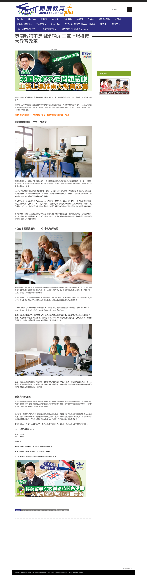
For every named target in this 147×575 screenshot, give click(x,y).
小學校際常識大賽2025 (49, 29)
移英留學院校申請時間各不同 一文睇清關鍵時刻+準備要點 (35, 456)
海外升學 (49, 510)
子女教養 (91, 19)
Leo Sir (24, 510)
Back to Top (126, 569)
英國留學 (66, 510)
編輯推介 (20, 19)
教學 (37, 510)
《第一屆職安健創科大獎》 (26, 29)
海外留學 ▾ (68, 19)
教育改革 (42, 510)
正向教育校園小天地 (24, 24)
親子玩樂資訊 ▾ (104, 19)
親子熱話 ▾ (118, 19)
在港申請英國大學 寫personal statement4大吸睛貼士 (33, 451)
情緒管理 (80, 19)
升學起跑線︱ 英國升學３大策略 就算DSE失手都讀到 (33, 447)
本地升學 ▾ (56, 19)
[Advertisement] (53, 544)
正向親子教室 (41, 24)
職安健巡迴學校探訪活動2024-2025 (75, 29)
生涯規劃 (44, 19)
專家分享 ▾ (32, 19)
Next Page (53, 503)
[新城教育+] (44, 10)
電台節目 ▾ (116, 24)
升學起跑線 (31, 510)
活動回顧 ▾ (103, 24)
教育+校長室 (55, 24)
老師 (54, 510)
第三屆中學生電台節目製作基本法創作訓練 (79, 24)
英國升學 (59, 510)
